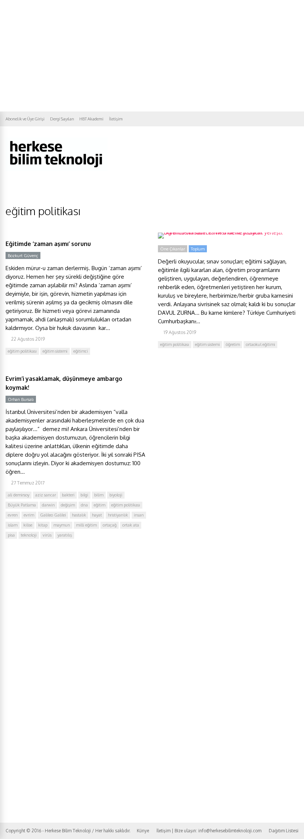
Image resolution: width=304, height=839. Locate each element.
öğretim (233, 344)
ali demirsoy (18, 495)
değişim (68, 505)
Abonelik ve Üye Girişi (25, 119)
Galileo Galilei (53, 515)
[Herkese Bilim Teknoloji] (57, 169)
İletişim (116, 119)
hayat (97, 515)
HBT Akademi (91, 119)
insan (139, 515)
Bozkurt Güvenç (23, 255)
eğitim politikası (22, 351)
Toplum (198, 249)
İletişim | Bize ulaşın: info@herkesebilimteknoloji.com (208, 830)
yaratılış (64, 535)
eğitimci (80, 351)
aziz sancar (45, 495)
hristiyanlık (118, 515)
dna (84, 505)
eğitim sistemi (55, 351)
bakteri (68, 495)
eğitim (99, 505)
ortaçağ (109, 525)
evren (13, 515)
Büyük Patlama (22, 505)
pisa (11, 535)
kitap (42, 525)
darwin (48, 505)
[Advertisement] (152, 56)
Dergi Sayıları (62, 119)
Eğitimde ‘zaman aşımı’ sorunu (48, 243)
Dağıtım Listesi (283, 830)
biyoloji (115, 495)
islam (12, 525)
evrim (29, 515)
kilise (27, 525)
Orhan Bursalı (21, 399)
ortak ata (130, 525)
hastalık (79, 515)
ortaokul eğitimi (260, 344)
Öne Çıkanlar (172, 249)
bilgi (84, 495)
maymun (61, 525)
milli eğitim (86, 525)
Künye (143, 830)
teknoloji (29, 535)
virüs (47, 535)
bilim (98, 495)
